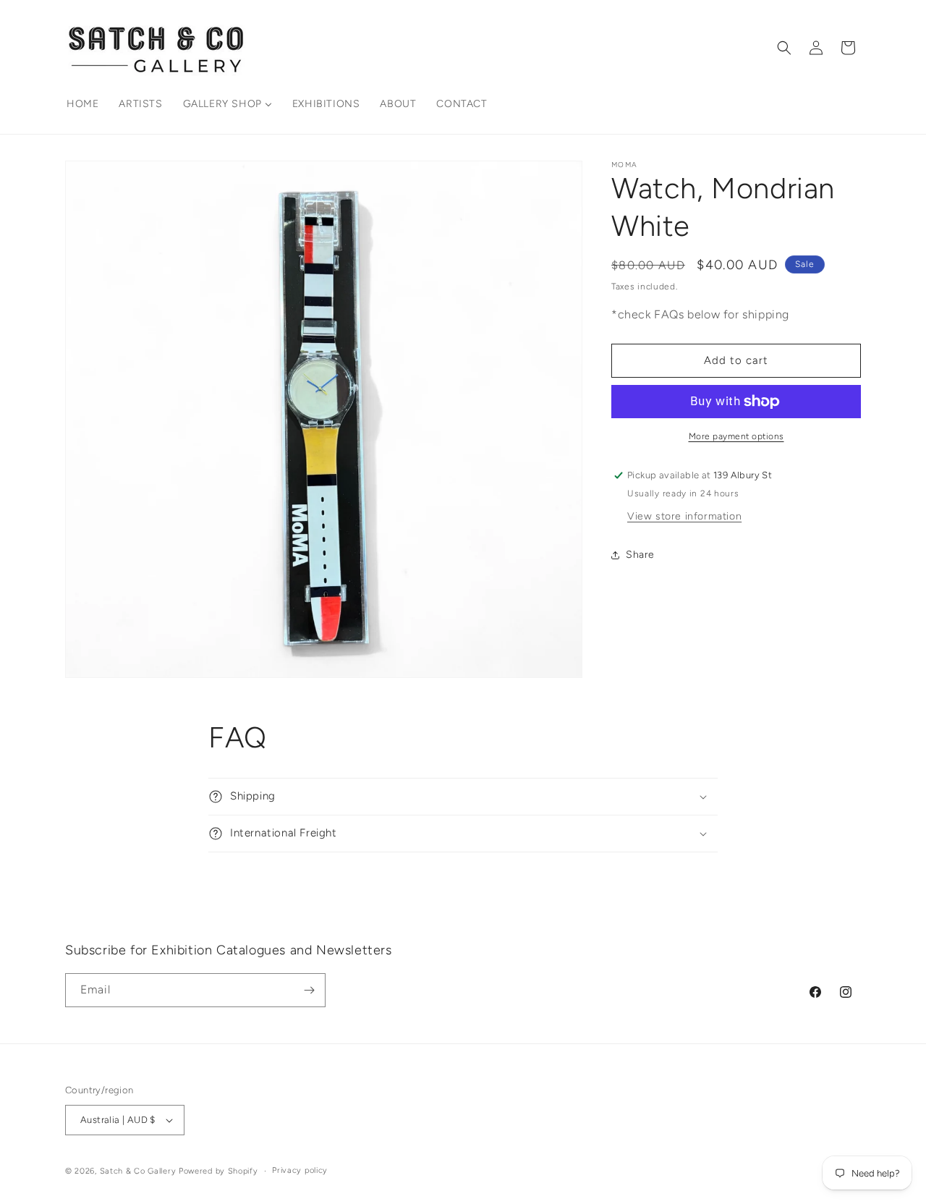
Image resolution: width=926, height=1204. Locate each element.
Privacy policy (300, 1169)
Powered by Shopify (218, 1171)
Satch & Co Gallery (138, 1171)
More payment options (736, 436)
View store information (684, 516)
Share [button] (640, 554)
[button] (784, 48)
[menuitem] (82, 104)
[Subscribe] (309, 990)
